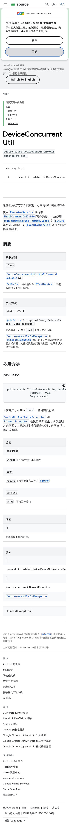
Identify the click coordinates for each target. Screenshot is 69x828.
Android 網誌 (10, 724)
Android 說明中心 (12, 761)
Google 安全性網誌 (13, 729)
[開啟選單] (5, 4)
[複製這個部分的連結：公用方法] (23, 365)
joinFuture (14, 320)
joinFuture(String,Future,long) (26, 220)
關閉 (35, 40)
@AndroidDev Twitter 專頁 (17, 718)
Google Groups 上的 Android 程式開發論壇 (27, 740)
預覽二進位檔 (10, 681)
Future (59, 220)
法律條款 (35, 807)
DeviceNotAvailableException (27, 336)
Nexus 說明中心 (11, 772)
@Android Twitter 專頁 (15, 712)
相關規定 (8, 669)
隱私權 (55, 807)
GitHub (7, 698)
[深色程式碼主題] (64, 385)
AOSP (6, 93)
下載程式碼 (9, 675)
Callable (12, 284)
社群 (23, 807)
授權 (45, 807)
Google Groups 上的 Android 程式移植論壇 (27, 746)
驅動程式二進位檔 (13, 692)
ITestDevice (44, 284)
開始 (35, 52)
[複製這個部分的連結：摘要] (14, 244)
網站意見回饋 (12, 813)
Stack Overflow (11, 789)
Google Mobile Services (16, 783)
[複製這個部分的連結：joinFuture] (22, 375)
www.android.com (13, 778)
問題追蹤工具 (10, 794)
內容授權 (46, 634)
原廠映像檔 (9, 686)
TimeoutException (19, 340)
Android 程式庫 (11, 664)
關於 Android (10, 807)
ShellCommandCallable (19, 216)
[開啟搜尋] (47, 4)
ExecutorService (21, 212)
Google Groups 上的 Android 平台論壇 (24, 735)
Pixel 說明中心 (10, 766)
